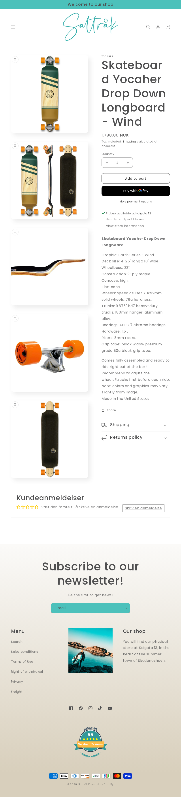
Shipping (129, 141)
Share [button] (111, 410)
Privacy (17, 681)
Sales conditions (24, 651)
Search (17, 641)
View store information (125, 226)
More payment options (136, 201)
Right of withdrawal (27, 671)
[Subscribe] (125, 608)
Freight (17, 691)
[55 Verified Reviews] (90, 759)
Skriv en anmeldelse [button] (143, 508)
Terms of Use (22, 661)
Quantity (108, 154)
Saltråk (83, 784)
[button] (13, 27)
